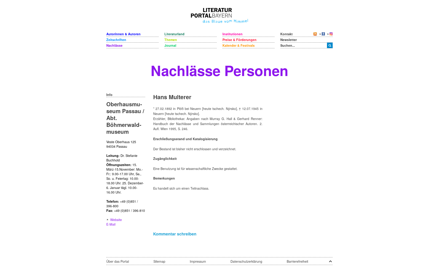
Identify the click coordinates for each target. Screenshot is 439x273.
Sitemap (159, 261)
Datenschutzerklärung (246, 261)
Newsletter (288, 39)
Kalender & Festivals (238, 45)
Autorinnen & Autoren (123, 34)
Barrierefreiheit (297, 261)
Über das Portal (117, 261)
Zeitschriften (116, 39)
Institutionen (232, 34)
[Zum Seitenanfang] (330, 259)
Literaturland (174, 34)
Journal (170, 45)
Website (116, 219)
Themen (170, 39)
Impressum (198, 261)
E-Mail (110, 224)
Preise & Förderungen (239, 39)
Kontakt (286, 34)
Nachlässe (114, 45)
